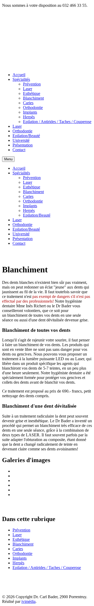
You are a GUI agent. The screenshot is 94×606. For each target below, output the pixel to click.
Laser (27, 89)
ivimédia (28, 601)
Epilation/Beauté (26, 135)
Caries (28, 103)
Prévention (32, 84)
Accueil (19, 74)
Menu (8, 159)
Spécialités (21, 79)
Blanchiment (33, 98)
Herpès (29, 117)
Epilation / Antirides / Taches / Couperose (57, 121)
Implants (30, 112)
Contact (19, 150)
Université (21, 140)
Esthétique (31, 93)
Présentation (23, 145)
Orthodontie (33, 107)
